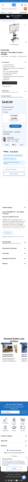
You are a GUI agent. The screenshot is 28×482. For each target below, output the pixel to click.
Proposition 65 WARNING (18, 236)
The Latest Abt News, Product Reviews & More (9, 1)
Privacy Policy (15, 462)
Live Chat (8, 453)
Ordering (4, 446)
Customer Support (6, 436)
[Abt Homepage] (14, 5)
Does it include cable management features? (12, 162)
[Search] (25, 8)
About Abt (4, 441)
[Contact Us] (4, 141)
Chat (8, 141)
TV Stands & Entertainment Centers (8, 21)
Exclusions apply (14, 408)
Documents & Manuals (8, 132)
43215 (6, 112)
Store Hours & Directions (15, 450)
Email (16, 141)
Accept (14, 468)
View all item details (6, 86)
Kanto (21, 97)
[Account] (22, 5)
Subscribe (23, 412)
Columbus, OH (15, 121)
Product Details (6, 134)
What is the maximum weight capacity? (13, 155)
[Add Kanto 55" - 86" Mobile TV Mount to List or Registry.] (24, 25)
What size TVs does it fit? (10, 159)
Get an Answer (14, 174)
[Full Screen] (26, 42)
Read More (8, 233)
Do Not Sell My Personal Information (14, 476)
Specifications (17, 132)
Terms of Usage (5, 462)
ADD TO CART (15, 126)
